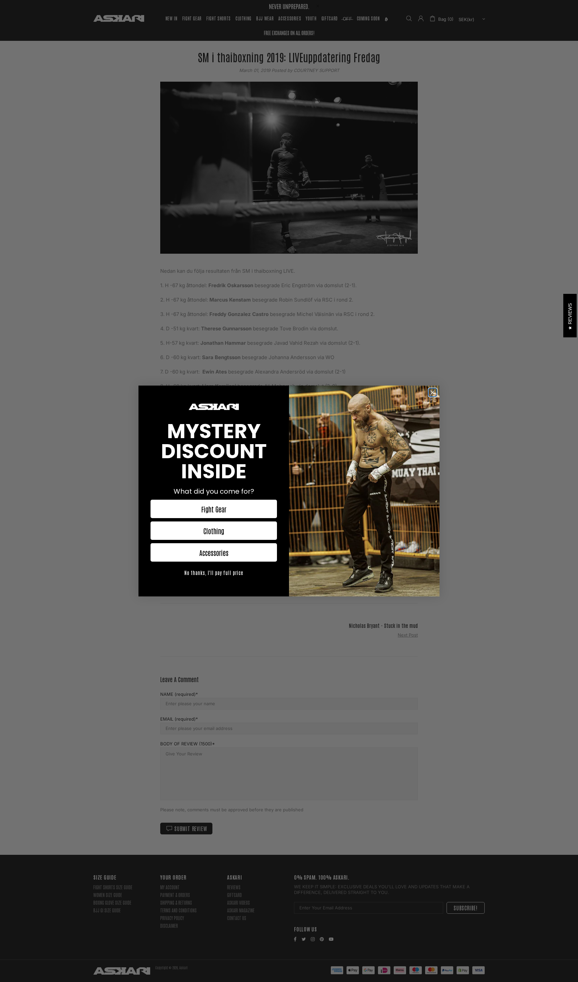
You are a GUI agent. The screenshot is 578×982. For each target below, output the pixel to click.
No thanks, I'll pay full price (213, 573)
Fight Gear (213, 509)
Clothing (213, 530)
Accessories (213, 552)
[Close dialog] (432, 392)
